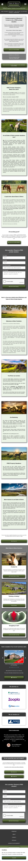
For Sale (14, 840)
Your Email (5, 260)
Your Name (5, 255)
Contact (14, 837)
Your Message (5, 270)
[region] (14, 854)
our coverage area (21, 511)
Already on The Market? (14, 843)
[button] (25, 4)
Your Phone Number (7, 265)
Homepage (14, 831)
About (14, 834)
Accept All (14, 857)
